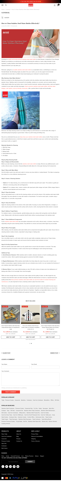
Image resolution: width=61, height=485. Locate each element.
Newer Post (54, 353)
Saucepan (45, 408)
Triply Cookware (36, 419)
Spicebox (23, 400)
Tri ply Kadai (19, 421)
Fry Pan (36, 408)
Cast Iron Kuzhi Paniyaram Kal (32, 414)
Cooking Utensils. (6, 423)
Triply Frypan (5, 419)
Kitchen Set (45, 421)
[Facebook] (6, 466)
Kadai (40, 408)
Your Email (34, 364)
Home (3, 9)
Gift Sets (57, 400)
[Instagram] (10, 466)
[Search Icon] (7, 5)
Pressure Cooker (9, 400)
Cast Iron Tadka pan (46, 414)
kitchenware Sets (40, 417)
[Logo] (30, 5)
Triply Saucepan (13, 419)
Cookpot (4, 410)
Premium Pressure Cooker (8, 421)
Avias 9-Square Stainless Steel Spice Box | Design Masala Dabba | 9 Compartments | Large (10, 327)
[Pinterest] (14, 466)
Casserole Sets (29, 408)
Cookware (29, 400)
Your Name (4, 364)
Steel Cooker (5, 417)
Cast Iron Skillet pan (18, 414)
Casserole (17, 400)
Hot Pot (25, 421)
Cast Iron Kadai (45, 412)
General (8, 9)
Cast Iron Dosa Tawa (7, 414)
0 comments (14, 26)
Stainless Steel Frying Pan (33, 412)
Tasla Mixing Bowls (46, 419)
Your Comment (5, 371)
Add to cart (10, 337)
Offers (52, 400)
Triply (3, 400)
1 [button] (29, 343)
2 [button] (31, 343)
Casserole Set (19, 410)
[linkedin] (3, 466)
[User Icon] (55, 5)
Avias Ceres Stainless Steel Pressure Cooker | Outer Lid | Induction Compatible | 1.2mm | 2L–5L (30, 327)
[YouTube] (17, 466)
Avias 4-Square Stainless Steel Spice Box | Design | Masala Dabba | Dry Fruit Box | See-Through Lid (50, 327)
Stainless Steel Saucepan (24, 419)
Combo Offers (30, 417)
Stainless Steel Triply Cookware (32, 410)
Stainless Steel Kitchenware (48, 410)
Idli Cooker (4, 412)
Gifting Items (22, 412)
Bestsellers (46, 400)
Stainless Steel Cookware (8, 408)
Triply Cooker (48, 417)
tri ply (53, 414)
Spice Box (51, 408)
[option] (11, 322)
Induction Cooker (22, 417)
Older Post (6, 353)
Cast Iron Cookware (38, 400)
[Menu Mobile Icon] (2, 5)
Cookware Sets (13, 417)
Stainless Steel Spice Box (34, 421)
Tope (8, 410)
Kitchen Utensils (53, 421)
